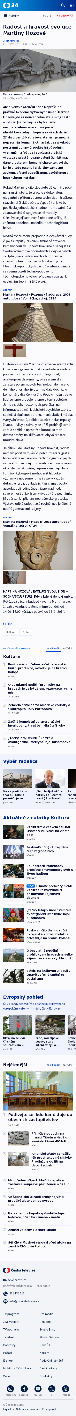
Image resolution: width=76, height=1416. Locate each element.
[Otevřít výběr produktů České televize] (71, 5)
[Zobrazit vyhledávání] (63, 5)
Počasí (7, 1353)
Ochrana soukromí (27, 1409)
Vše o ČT (8, 1376)
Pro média (46, 1314)
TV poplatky (11, 1329)
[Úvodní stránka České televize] (19, 1270)
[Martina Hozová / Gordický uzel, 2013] (38, 70)
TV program (11, 1314)
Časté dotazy (48, 1368)
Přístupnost (49, 1409)
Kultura (10, 632)
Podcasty (9, 1345)
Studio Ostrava (49, 1337)
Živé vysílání (11, 1322)
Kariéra (44, 1353)
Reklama (45, 1322)
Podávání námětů (51, 1360)
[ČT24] (10, 5)
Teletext (9, 1337)
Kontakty (46, 1376)
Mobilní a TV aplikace (17, 1368)
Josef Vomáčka (11, 40)
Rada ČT (45, 1345)
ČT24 (25, 632)
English (7, 1409)
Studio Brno (47, 1329)
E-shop (8, 1360)
